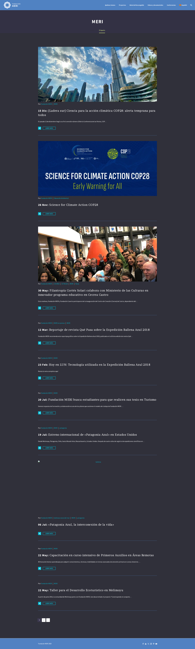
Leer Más (49, 128)
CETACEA (64, 284)
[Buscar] (191, 5)
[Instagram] (151, 644)
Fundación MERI (46, 104)
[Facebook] (143, 644)
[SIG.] (48, 620)
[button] (39, 128)
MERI (56, 104)
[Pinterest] (153, 644)
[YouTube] (156, 644)
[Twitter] (148, 644)
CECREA (57, 284)
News (77, 284)
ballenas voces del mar (62, 518)
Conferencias (171, 5)
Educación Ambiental (61, 198)
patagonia (63, 428)
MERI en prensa (59, 323)
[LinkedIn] (146, 644)
